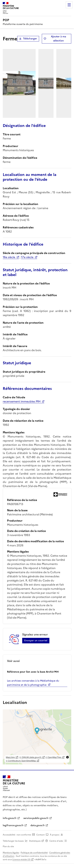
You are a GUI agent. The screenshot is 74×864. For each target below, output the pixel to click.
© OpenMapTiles (53, 757)
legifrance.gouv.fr (13, 825)
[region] (37, 736)
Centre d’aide (56, 841)
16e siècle (9, 257)
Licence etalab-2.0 (21, 859)
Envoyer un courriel (35, 640)
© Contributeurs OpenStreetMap (21, 760)
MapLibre (10, 757)
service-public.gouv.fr (36, 818)
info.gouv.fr (10, 818)
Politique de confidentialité (34, 852)
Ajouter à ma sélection (58, 38)
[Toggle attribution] (67, 757)
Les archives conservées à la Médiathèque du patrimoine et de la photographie (33, 683)
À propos (54, 834)
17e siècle (27, 257)
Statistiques (35, 841)
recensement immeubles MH (21, 401)
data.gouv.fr (37, 825)
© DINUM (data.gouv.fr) (30, 757)
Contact (40, 834)
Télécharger (30, 38)
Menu (69, 4)
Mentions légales (11, 852)
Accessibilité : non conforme (17, 834)
